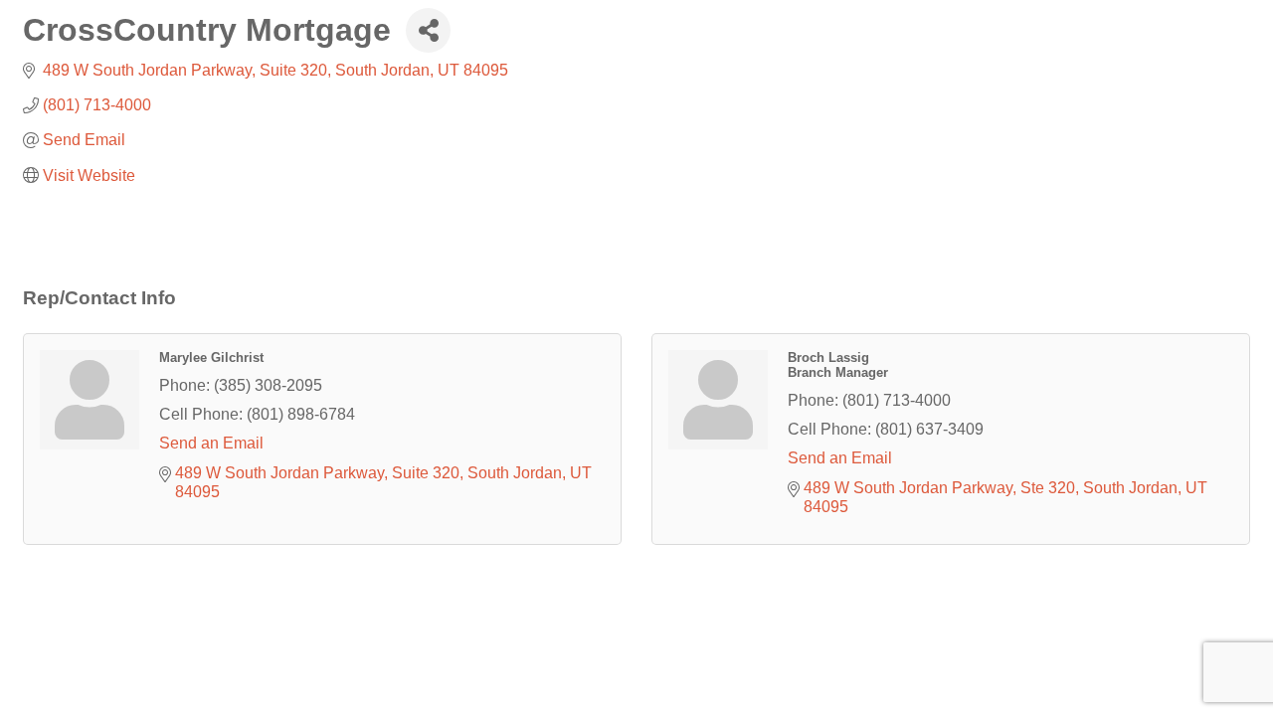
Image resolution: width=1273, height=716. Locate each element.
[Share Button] (428, 30)
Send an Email (211, 443)
